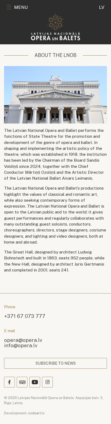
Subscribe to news (56, 363)
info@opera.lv (20, 345)
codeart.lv (36, 413)
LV (101, 7)
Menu (21, 7)
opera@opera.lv (23, 340)
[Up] (99, 412)
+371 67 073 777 (24, 316)
